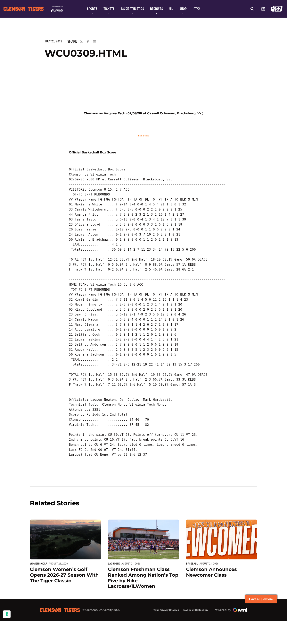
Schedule (263, 9)
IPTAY (196, 9)
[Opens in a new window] (276, 9)
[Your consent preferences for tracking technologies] (7, 614)
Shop (183, 9)
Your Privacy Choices (166, 609)
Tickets (108, 9)
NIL (171, 9)
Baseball (192, 563)
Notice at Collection (195, 609)
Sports (92, 9)
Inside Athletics (132, 9)
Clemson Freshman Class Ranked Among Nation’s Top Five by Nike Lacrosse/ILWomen (143, 577)
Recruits (156, 9)
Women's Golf (38, 563)
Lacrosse (114, 563)
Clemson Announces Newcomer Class (211, 572)
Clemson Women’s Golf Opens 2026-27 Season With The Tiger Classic (64, 574)
